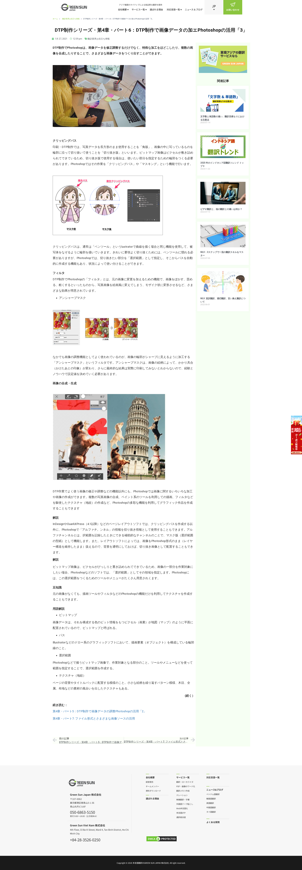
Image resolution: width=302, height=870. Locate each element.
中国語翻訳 (211, 807)
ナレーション (182, 795)
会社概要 (122, 9)
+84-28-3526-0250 (85, 839)
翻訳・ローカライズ (184, 782)
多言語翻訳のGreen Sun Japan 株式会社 (151, 862)
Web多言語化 (182, 808)
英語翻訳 (210, 803)
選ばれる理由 (156, 9)
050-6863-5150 (82, 811)
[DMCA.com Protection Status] (161, 839)
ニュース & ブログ (194, 9)
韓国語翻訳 (211, 798)
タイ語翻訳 (211, 811)
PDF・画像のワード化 (185, 786)
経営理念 (149, 782)
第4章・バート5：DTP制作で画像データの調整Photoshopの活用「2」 (99, 711)
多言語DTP (181, 812)
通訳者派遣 (181, 817)
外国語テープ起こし (184, 804)
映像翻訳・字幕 (183, 799)
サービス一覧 (138, 9)
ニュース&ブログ (214, 789)
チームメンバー (152, 786)
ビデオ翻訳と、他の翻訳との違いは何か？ (221, 209)
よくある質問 (213, 822)
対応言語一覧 (173, 9)
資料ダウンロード (153, 790)
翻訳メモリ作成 (183, 790)
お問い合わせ (232, 9)
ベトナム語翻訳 (213, 794)
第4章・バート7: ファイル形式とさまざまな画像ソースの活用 (94, 718)
